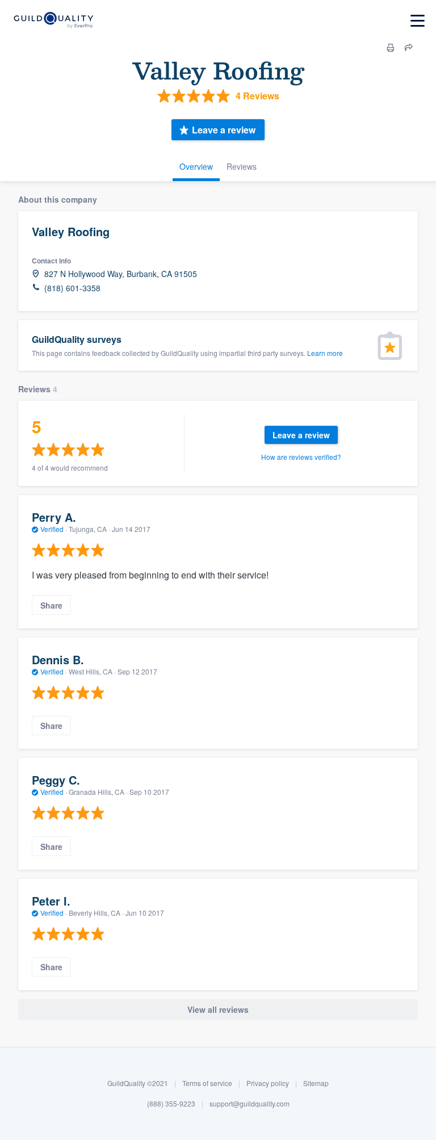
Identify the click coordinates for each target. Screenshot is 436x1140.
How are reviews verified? (301, 457)
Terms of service (207, 1083)
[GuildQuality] (53, 21)
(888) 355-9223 (171, 1103)
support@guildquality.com (249, 1103)
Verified (52, 529)
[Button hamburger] (417, 21)
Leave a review (223, 129)
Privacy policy (267, 1083)
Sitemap (316, 1083)
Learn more (325, 353)
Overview (196, 166)
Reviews (242, 166)
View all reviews (218, 1009)
